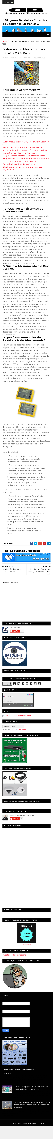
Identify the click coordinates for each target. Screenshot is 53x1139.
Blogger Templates (37, 1123)
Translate (22, 729)
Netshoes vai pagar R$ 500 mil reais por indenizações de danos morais (31, 1087)
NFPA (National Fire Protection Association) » (23, 147)
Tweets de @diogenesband (14, 955)
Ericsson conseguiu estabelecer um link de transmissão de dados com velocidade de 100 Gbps (32, 1104)
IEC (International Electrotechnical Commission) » (25, 158)
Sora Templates (23, 1123)
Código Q (6, 1073)
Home (5, 41)
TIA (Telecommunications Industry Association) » (24, 156)
